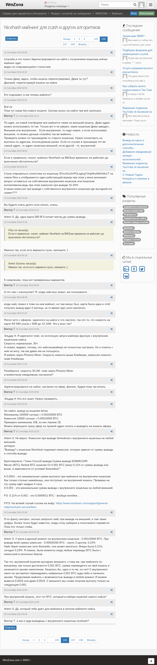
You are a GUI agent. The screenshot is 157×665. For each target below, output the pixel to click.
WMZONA (101, 13)
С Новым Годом (132, 174)
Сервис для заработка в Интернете (24, 13)
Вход (134, 13)
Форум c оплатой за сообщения (71, 13)
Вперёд (82, 44)
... (89, 39)
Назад (66, 39)
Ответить (12, 38)
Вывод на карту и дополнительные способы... (133, 144)
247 (65, 44)
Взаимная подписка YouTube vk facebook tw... (136, 167)
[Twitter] (142, 269)
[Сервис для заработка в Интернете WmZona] (14, 4)
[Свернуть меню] (151, 4)
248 (73, 44)
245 (96, 39)
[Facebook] (133, 269)
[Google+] (126, 269)
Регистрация (146, 13)
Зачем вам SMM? (134, 35)
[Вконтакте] (126, 276)
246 (104, 39)
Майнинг (117, 13)
